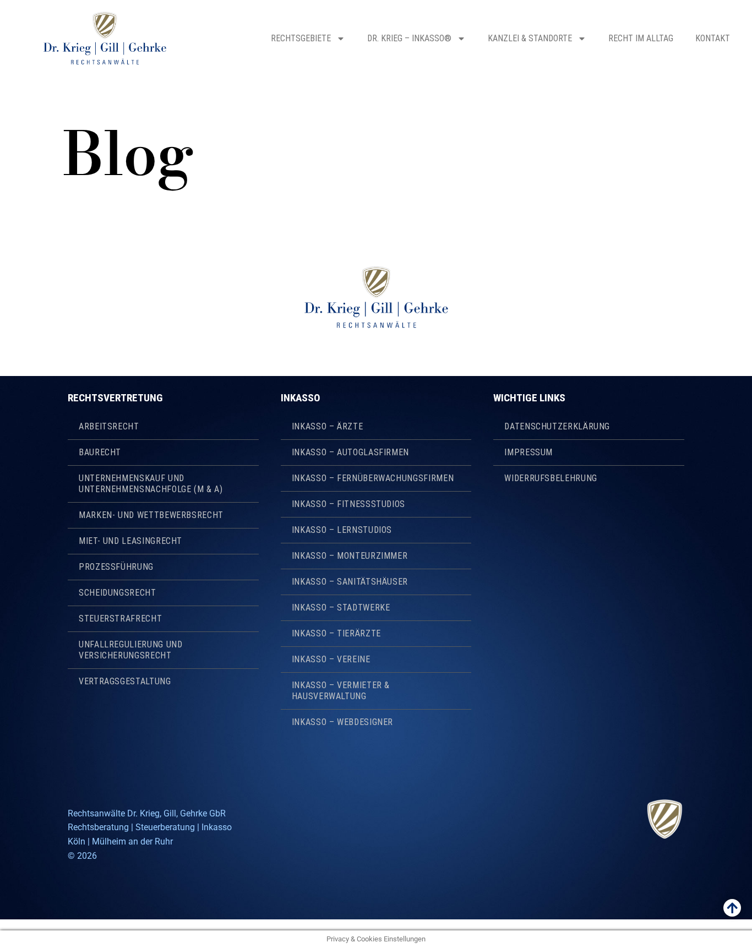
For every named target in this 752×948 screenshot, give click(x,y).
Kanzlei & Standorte (530, 38)
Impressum (528, 452)
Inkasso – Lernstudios (342, 530)
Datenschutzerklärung (557, 426)
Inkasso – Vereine (331, 659)
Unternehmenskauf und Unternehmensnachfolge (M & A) (151, 483)
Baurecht (100, 452)
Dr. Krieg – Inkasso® (409, 38)
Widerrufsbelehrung (550, 478)
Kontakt (712, 38)
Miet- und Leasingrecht (130, 541)
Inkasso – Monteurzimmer (350, 556)
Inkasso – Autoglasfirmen (350, 452)
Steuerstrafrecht (120, 618)
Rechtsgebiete (301, 38)
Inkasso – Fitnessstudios (348, 504)
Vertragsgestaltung (125, 681)
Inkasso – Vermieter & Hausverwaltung (341, 690)
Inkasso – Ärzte (327, 426)
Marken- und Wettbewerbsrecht (151, 515)
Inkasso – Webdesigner (342, 722)
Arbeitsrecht (109, 426)
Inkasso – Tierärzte (336, 633)
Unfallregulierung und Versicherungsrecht (130, 650)
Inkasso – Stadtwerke (341, 607)
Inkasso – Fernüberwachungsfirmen (373, 478)
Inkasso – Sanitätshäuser (350, 581)
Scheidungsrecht (117, 592)
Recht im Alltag (640, 38)
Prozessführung (116, 567)
